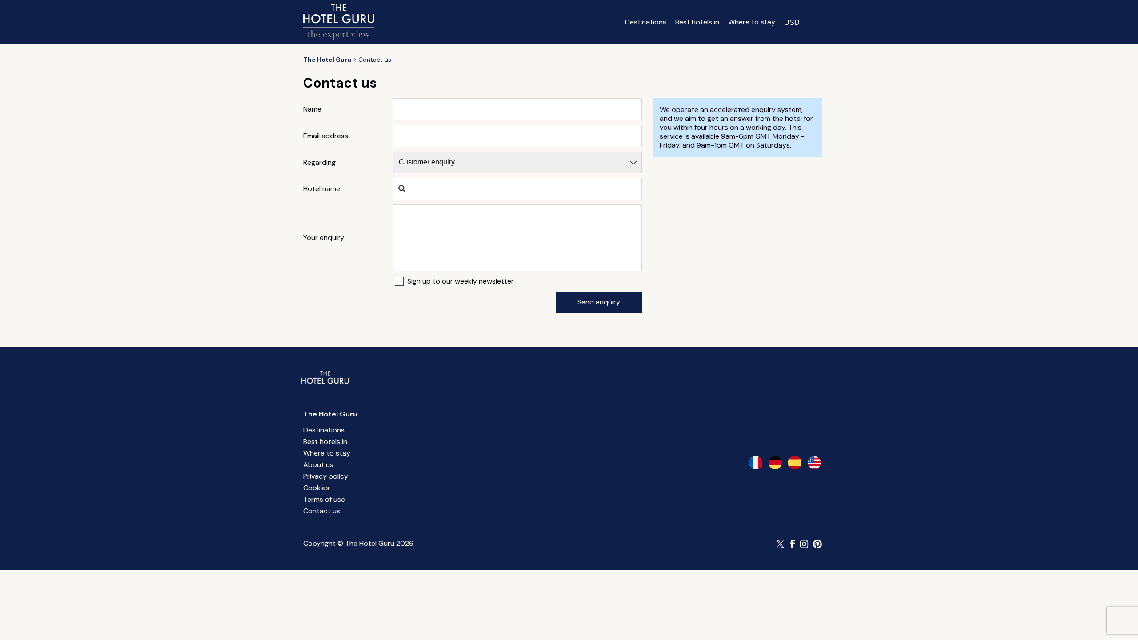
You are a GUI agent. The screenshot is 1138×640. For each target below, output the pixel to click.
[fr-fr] (755, 462)
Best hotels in (697, 22)
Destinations (645, 22)
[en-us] (814, 462)
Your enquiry (323, 237)
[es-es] (794, 462)
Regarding (319, 162)
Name (312, 109)
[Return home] (338, 22)
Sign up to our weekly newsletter (460, 281)
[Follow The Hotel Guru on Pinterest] (817, 544)
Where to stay (751, 22)
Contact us (321, 511)
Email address (325, 136)
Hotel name (321, 188)
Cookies (316, 487)
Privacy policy (325, 476)
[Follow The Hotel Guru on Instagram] (804, 544)
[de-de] (775, 462)
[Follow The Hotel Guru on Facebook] (792, 544)
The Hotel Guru (330, 414)
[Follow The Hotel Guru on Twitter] (781, 544)
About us (318, 464)
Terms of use (324, 499)
